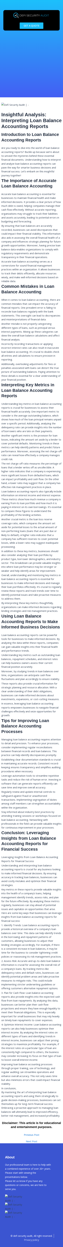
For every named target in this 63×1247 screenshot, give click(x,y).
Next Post (31, 1141)
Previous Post (31, 1135)
